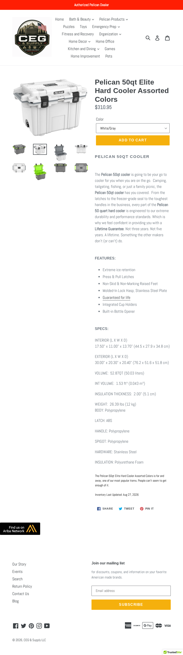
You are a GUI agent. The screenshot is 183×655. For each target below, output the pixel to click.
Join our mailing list (108, 563)
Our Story (19, 564)
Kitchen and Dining (82, 48)
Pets (108, 56)
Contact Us (20, 593)
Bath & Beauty (80, 19)
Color (100, 119)
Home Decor (78, 41)
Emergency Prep (104, 26)
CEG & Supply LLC (35, 640)
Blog (15, 601)
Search (17, 578)
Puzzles (69, 26)
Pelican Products (112, 19)
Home (59, 19)
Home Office (105, 41)
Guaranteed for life (116, 297)
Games (110, 48)
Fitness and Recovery (78, 33)
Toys (83, 26)
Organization (109, 33)
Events (17, 571)
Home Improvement (85, 56)
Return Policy (22, 586)
